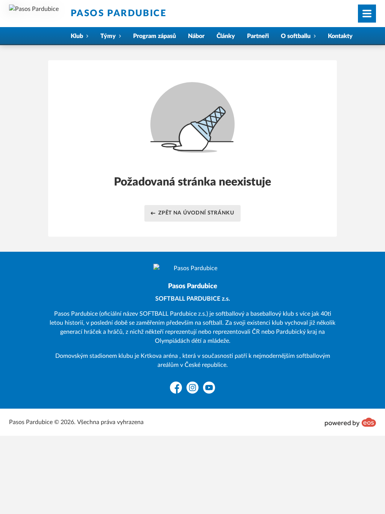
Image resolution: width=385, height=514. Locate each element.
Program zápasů (154, 36)
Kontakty (340, 36)
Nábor (196, 36)
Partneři (258, 36)
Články (226, 36)
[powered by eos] (350, 422)
